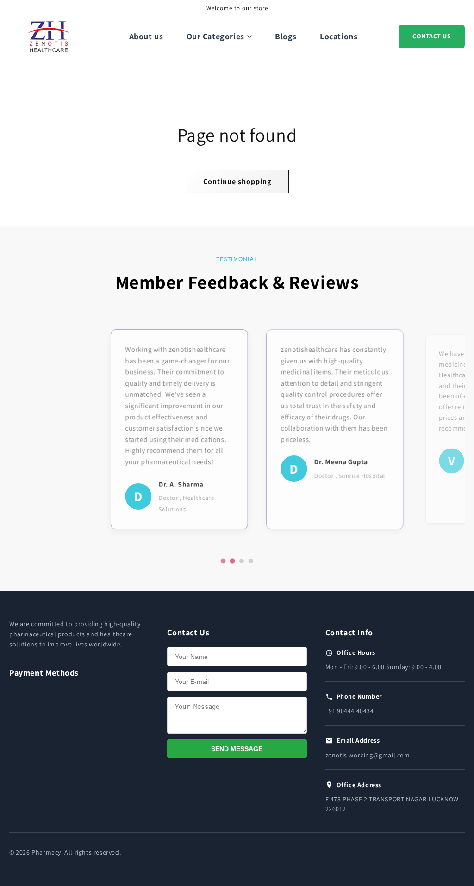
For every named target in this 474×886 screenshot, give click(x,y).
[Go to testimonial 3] (241, 561)
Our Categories (215, 36)
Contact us (431, 36)
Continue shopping (237, 181)
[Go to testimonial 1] (223, 561)
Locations (338, 36)
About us (146, 36)
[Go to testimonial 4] (251, 561)
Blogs (286, 36)
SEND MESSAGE (236, 748)
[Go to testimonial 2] (232, 561)
